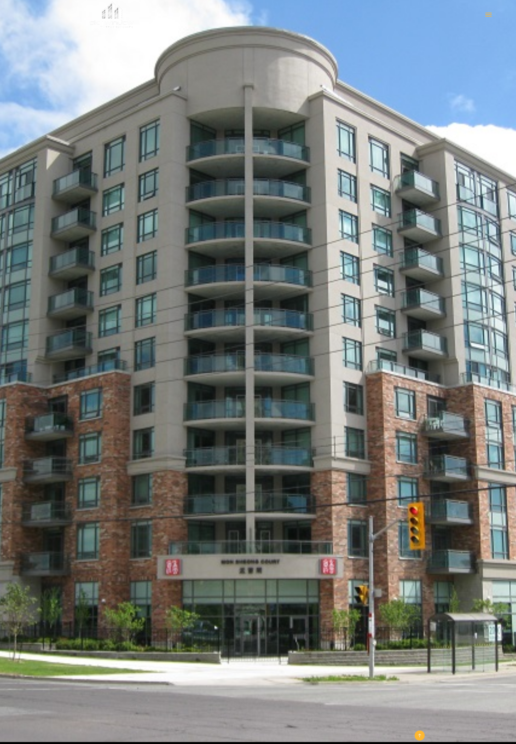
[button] (488, 14)
